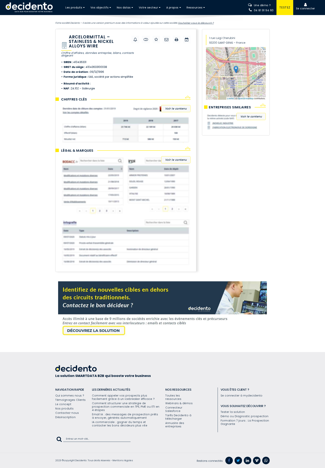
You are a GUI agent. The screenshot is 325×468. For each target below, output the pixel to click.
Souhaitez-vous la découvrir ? (196, 22)
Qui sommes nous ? (69, 395)
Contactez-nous (67, 413)
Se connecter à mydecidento (242, 395)
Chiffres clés (74, 99)
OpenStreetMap (246, 98)
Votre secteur (148, 7)
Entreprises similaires (230, 107)
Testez (284, 7)
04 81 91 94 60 (264, 10)
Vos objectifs (99, 7)
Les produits (73, 7)
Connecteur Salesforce (173, 409)
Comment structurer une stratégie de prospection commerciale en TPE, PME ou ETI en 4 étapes (125, 406)
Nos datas (124, 7)
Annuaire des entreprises (174, 424)
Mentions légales (122, 460)
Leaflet (230, 98)
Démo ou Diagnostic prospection (245, 416)
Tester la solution (233, 412)
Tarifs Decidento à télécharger (178, 417)
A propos (172, 7)
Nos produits (64, 408)
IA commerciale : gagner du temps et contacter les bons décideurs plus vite (119, 423)
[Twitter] (238, 460)
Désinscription (65, 417)
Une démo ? (262, 5)
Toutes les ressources (173, 397)
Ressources (194, 7)
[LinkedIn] (247, 460)
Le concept (63, 404)
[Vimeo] (256, 460)
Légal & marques (77, 150)
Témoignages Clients (70, 400)
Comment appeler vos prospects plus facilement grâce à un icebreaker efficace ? (123, 397)
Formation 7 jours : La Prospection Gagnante (245, 422)
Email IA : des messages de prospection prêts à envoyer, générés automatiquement (125, 416)
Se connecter (305, 8)
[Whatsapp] (266, 460)
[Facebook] (229, 460)
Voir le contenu (176, 108)
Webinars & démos (179, 403)
